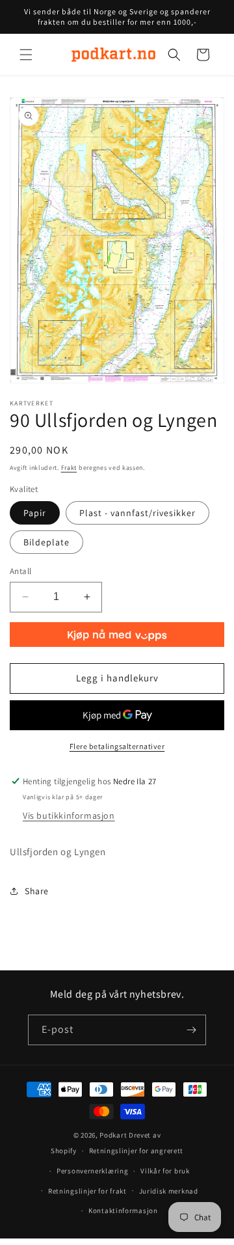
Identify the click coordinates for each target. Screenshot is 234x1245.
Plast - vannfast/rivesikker (137, 513)
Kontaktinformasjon (123, 1210)
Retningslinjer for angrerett (136, 1150)
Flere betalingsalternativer (117, 746)
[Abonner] (191, 1030)
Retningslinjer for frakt (87, 1191)
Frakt (69, 467)
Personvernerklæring (92, 1170)
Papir (34, 513)
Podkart (113, 1135)
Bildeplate (46, 542)
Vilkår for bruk (165, 1170)
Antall (20, 571)
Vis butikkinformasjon (69, 815)
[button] (26, 54)
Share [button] (37, 891)
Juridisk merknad (168, 1191)
